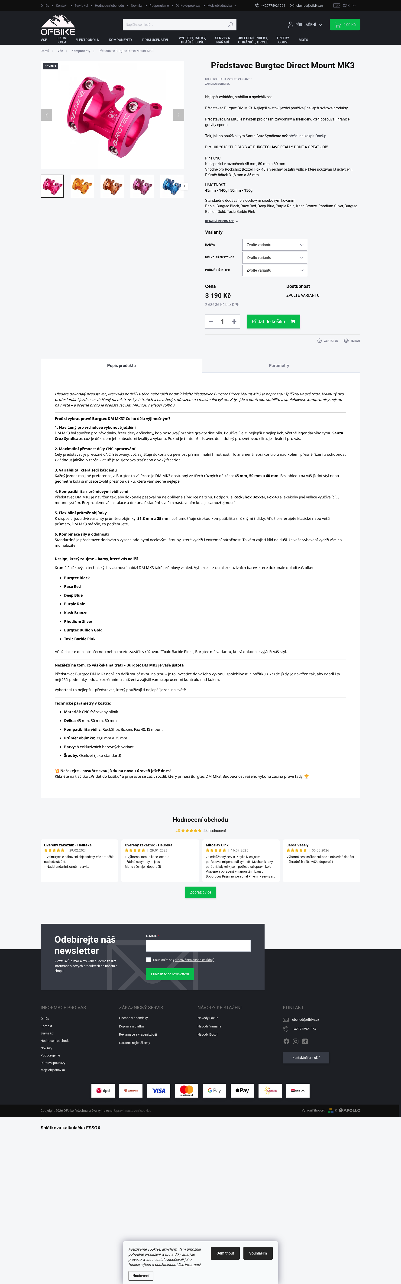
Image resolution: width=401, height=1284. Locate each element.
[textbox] (282, 154)
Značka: (217, 83)
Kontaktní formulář (306, 1058)
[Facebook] (286, 1040)
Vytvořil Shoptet (313, 1110)
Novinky (136, 5)
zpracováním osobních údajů (193, 960)
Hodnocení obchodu (109, 5)
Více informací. (189, 1264)
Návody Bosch (207, 1034)
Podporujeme (159, 5)
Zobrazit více (200, 892)
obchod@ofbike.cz (305, 1019)
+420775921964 (304, 1029)
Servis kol (81, 5)
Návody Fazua (207, 1018)
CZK (346, 5)
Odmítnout (225, 1253)
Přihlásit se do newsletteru (170, 974)
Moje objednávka (219, 5)
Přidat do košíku (268, 321)
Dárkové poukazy (188, 5)
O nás (45, 5)
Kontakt (62, 5)
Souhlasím (258, 1253)
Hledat (230, 24)
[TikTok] (304, 1040)
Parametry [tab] (279, 365)
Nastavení (141, 1276)
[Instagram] (295, 1040)
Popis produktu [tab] (121, 365)
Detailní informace (219, 221)
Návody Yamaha (209, 1026)
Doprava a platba (131, 1026)
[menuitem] (47, 40)
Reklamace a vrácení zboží (138, 1034)
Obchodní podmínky (133, 1018)
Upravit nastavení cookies (132, 1110)
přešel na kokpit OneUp (307, 136)
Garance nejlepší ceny (134, 1043)
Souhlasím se (183, 960)
